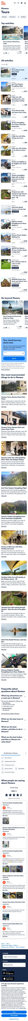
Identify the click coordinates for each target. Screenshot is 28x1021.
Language (5, 953)
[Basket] (18, 3)
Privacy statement (5, 369)
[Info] (6, 64)
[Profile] (25, 3)
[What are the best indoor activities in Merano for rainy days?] (25, 739)
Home (2, 943)
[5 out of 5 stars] (14, 805)
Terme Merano (6, 703)
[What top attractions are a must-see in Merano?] (25, 697)
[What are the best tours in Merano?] (25, 720)
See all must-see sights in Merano (10, 713)
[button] (14, 74)
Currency (5, 961)
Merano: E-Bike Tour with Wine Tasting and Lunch (13, 876)
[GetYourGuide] (3, 3)
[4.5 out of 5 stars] (14, 795)
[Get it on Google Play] (8, 973)
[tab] (10, 753)
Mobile (4, 969)
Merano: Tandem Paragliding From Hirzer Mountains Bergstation (14, 828)
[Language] (21, 3)
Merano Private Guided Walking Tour (13, 923)
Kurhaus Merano (7, 708)
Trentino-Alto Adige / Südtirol (9, 945)
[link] (14, 74)
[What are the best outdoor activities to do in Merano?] (25, 729)
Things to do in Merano (7, 947)
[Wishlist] (14, 3)
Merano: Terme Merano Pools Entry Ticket (14, 902)
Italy (7, 943)
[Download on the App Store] (8, 979)
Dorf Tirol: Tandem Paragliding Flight (12, 803)
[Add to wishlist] (20, 28)
